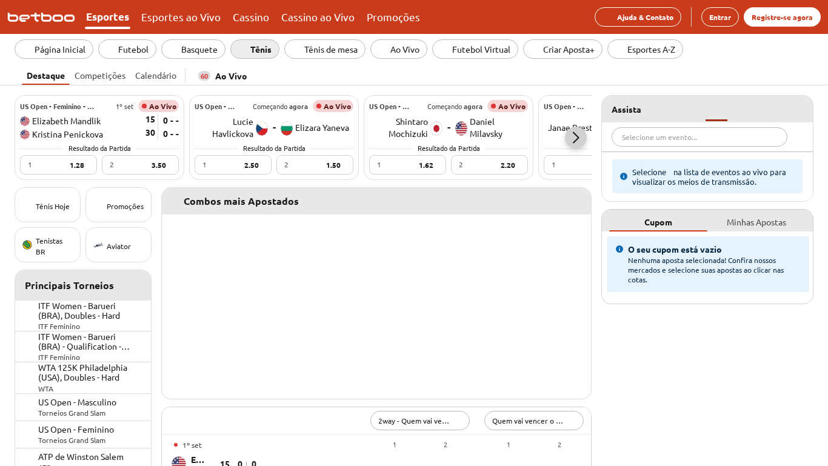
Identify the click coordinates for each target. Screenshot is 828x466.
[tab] (46, 74)
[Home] (43, 17)
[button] (576, 137)
